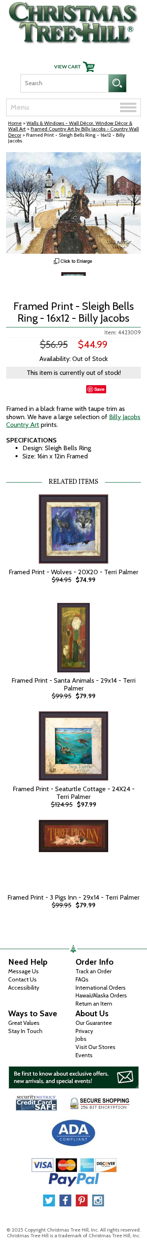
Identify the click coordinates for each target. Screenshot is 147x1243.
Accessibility (23, 987)
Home (15, 123)
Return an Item (94, 1003)
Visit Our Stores (96, 1047)
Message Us (23, 971)
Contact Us (22, 979)
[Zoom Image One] (73, 283)
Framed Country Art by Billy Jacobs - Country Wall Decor (73, 132)
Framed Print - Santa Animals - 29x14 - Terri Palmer (73, 684)
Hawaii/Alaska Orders (101, 995)
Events (84, 1055)
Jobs (81, 1038)
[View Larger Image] (73, 203)
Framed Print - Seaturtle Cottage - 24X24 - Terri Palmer (74, 793)
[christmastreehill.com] (73, 20)
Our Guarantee (94, 1022)
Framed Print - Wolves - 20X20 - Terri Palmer (73, 572)
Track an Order (93, 971)
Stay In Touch (25, 1031)
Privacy (84, 1031)
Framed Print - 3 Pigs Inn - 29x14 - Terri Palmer (73, 897)
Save (99, 389)
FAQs (82, 979)
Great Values (24, 1022)
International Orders (101, 987)
